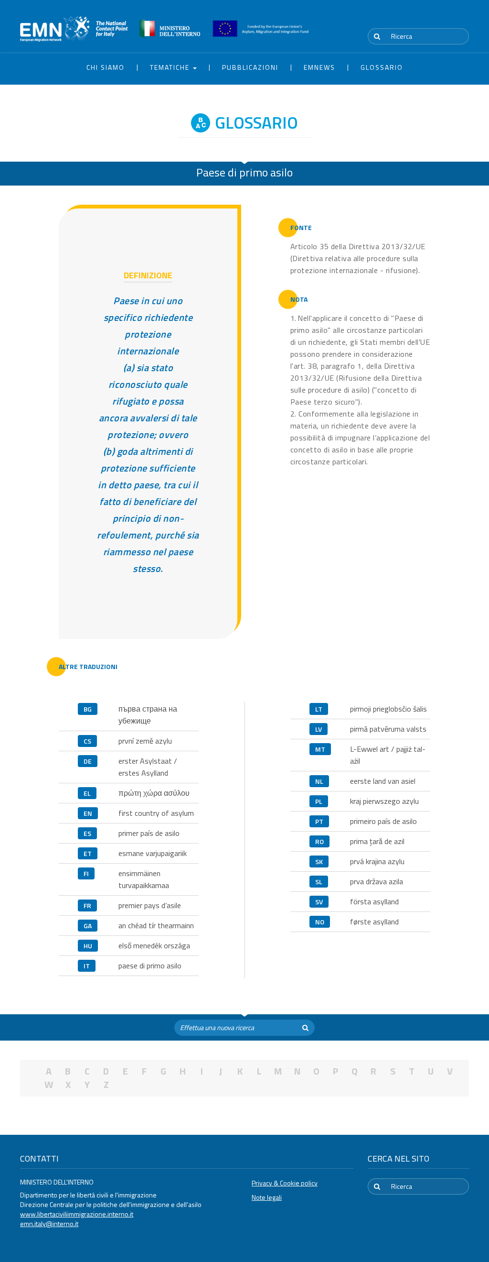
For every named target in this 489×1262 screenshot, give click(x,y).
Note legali (267, 1197)
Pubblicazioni (250, 67)
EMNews (319, 67)
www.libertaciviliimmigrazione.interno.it (76, 1214)
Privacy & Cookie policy (285, 1183)
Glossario (382, 67)
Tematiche (171, 67)
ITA (441, 18)
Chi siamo (105, 67)
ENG (463, 18)
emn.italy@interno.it (49, 1223)
